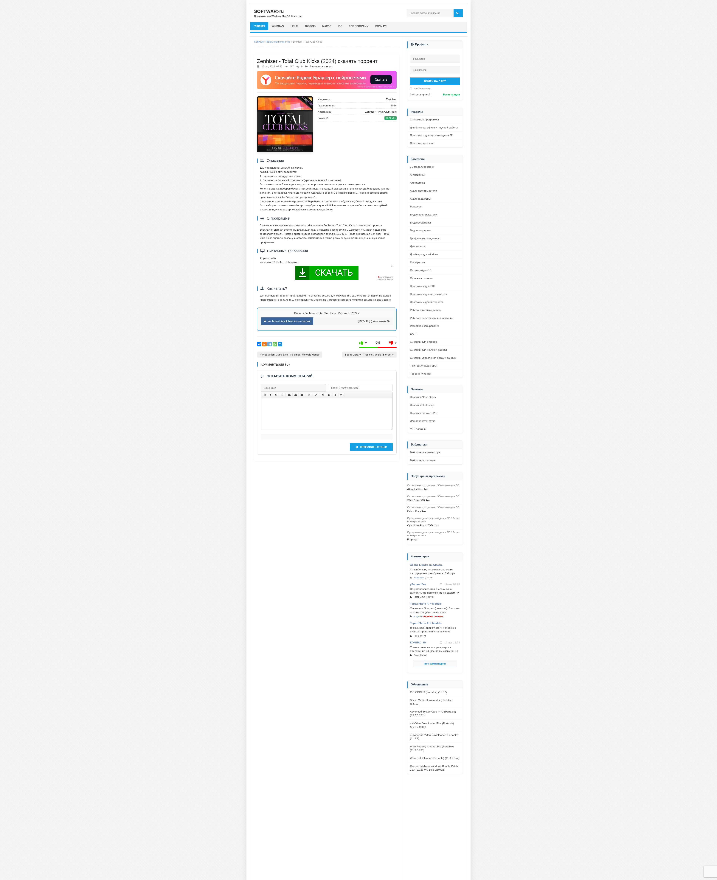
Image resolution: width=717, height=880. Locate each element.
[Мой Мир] (280, 344)
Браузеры (416, 206)
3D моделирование (422, 166)
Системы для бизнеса (423, 341)
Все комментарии (435, 663)
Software (259, 41)
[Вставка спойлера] (341, 395)
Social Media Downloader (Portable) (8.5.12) (431, 702)
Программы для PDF (423, 286)
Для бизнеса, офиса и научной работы (434, 127)
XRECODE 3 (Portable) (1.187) (428, 692)
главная (259, 26)
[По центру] (295, 395)
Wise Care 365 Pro (418, 500)
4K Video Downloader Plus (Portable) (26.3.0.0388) (432, 725)
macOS (326, 26)
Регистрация (451, 94)
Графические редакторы (425, 238)
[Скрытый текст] (323, 395)
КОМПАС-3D (418, 642)
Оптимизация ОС (420, 270)
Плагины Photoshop (422, 404)
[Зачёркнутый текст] (282, 395)
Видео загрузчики (420, 230)
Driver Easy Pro (416, 511)
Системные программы (424, 119)
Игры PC (381, 26)
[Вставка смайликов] (309, 395)
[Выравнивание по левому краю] (289, 395)
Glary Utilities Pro (417, 489)
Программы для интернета (426, 301)
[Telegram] (269, 344)
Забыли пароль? (420, 94)
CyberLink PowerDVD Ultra (423, 525)
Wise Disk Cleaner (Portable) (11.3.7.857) (434, 758)
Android (310, 26)
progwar (418, 616)
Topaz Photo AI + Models (426, 603)
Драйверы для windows (424, 254)
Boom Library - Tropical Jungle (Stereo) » (369, 354)
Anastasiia (419, 577)
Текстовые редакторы (423, 365)
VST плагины (418, 428)
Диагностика (417, 246)
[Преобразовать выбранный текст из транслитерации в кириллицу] (335, 395)
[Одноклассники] (264, 344)
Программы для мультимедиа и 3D (431, 135)
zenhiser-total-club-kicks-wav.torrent (289, 321)
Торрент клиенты (420, 373)
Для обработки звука (422, 420)
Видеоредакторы (420, 222)
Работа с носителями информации (431, 317)
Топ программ (359, 26)
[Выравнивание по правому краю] (302, 395)
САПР (413, 333)
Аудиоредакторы (420, 198)
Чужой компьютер (421, 88)
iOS (340, 26)
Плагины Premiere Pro (423, 413)
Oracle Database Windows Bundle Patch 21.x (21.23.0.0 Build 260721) (434, 768)
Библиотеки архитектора (425, 452)
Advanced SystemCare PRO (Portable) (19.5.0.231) (433, 713)
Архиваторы (417, 182)
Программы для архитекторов (428, 294)
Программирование (422, 143)
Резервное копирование (425, 325)
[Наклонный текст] (270, 395)
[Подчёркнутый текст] (276, 395)
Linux (294, 26)
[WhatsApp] (275, 344)
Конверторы (417, 262)
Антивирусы (417, 174)
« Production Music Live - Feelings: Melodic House (289, 354)
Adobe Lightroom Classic (426, 564)
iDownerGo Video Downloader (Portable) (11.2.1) (434, 736)
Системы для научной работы (428, 349)
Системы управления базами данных (433, 357)
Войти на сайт (435, 81)
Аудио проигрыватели (423, 190)
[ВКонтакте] (259, 344)
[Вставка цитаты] (329, 395)
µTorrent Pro (418, 584)
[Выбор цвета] (316, 395)
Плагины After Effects (423, 396)
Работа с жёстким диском (425, 309)
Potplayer (412, 539)
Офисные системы (421, 278)
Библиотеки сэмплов (278, 41)
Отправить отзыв (373, 447)
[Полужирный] (265, 395)
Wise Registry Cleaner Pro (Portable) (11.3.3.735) (432, 748)
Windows (278, 26)
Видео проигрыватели (423, 214)
